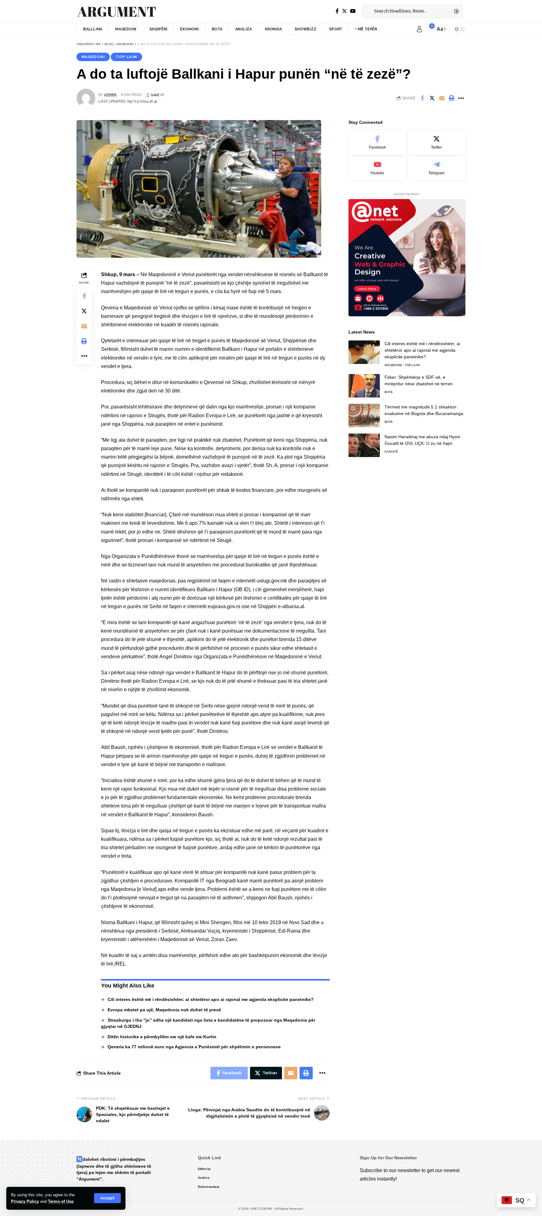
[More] (461, 98)
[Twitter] (344, 11)
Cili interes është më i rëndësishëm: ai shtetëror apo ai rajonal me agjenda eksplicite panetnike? (211, 999)
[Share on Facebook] (422, 98)
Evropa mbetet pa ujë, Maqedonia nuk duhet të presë (164, 1009)
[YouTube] (352, 11)
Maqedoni (93, 57)
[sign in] (419, 29)
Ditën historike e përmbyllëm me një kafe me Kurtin (162, 1036)
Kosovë (391, 451)
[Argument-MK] (117, 11)
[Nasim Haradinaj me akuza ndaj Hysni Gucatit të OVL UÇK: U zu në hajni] (364, 445)
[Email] (441, 98)
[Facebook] (337, 11)
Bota (389, 392)
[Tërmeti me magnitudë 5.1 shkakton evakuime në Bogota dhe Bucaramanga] (364, 415)
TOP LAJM (126, 57)
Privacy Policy (25, 1201)
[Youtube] (377, 168)
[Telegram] (436, 168)
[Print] (451, 98)
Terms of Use (60, 1201)
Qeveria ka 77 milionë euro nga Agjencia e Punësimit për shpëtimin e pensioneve (194, 1046)
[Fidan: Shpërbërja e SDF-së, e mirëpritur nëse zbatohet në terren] (364, 385)
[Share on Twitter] (432, 98)
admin (110, 94)
